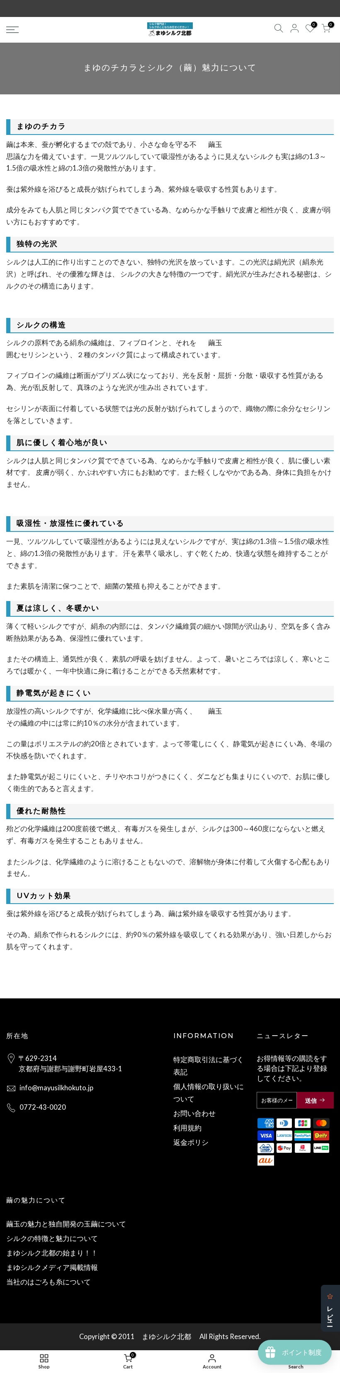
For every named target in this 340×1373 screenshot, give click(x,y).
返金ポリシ (191, 1142)
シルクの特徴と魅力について (52, 1238)
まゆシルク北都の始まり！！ (52, 1253)
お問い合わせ (194, 1113)
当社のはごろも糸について (48, 1282)
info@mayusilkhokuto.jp (56, 1088)
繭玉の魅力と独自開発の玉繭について (66, 1224)
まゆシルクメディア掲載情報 (52, 1267)
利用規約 (187, 1128)
